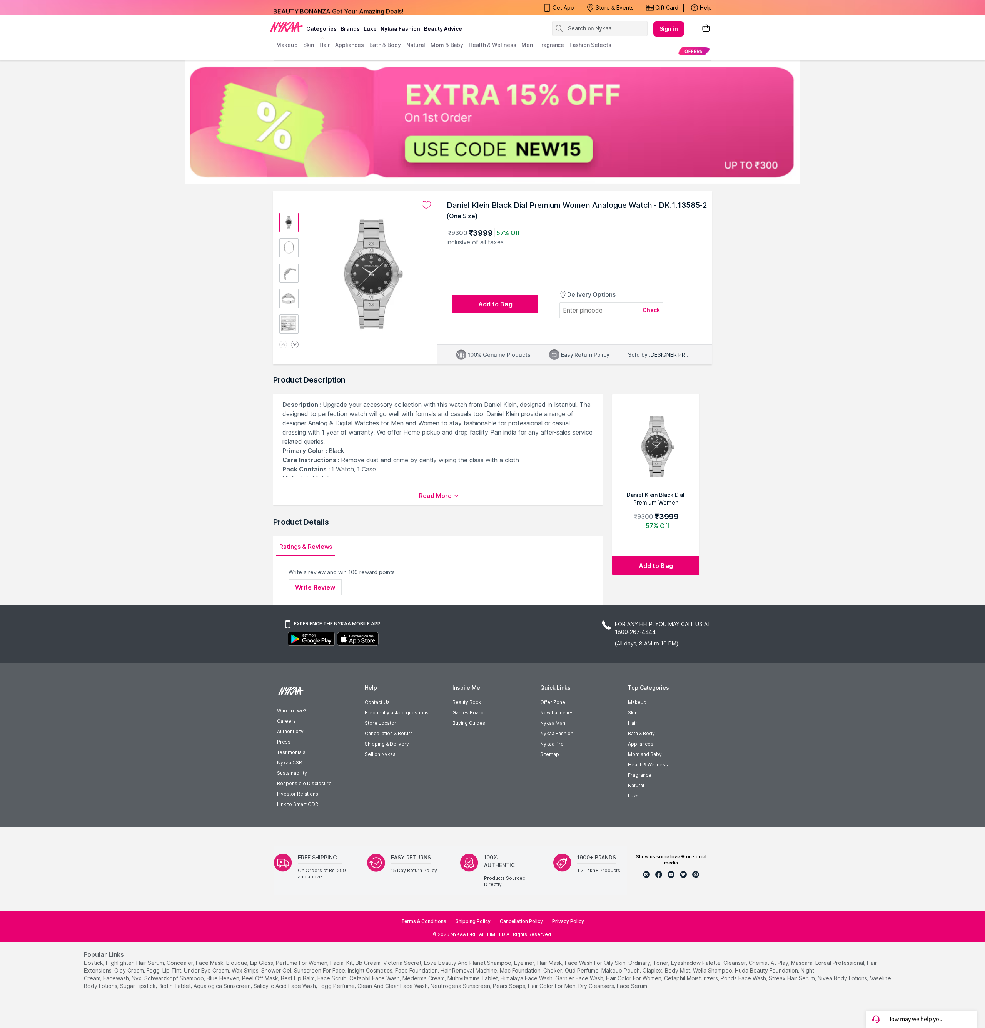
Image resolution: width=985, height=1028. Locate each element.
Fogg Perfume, (337, 986)
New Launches (557, 712)
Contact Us (377, 702)
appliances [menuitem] (349, 45)
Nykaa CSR (289, 763)
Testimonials (291, 752)
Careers (286, 721)
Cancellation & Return (389, 733)
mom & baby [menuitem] (447, 45)
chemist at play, (769, 962)
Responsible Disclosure (304, 783)
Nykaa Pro (552, 744)
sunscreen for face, (320, 970)
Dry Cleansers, (596, 986)
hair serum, (150, 962)
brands (350, 28)
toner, (661, 962)
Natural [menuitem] (415, 45)
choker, (553, 970)
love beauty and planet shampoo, (468, 962)
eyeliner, (525, 962)
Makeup (637, 702)
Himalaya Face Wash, (527, 978)
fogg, (154, 970)
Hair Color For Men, (552, 986)
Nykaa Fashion (400, 28)
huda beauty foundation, (767, 970)
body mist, (678, 970)
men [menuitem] (527, 45)
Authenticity (290, 731)
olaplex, (653, 970)
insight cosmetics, (371, 970)
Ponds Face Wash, (744, 978)
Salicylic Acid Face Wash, (285, 986)
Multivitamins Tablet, (473, 978)
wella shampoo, (713, 970)
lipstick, (94, 962)
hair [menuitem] (324, 45)
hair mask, (550, 962)
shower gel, (276, 970)
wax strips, (246, 970)
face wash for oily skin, (596, 962)
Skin (633, 712)
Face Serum (632, 986)
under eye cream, (207, 970)
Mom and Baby (645, 754)
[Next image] (295, 345)
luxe (370, 28)
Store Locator (380, 723)
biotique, (237, 962)
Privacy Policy (568, 921)
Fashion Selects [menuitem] (590, 45)
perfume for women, (302, 962)
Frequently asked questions (397, 712)
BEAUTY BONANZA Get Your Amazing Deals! (338, 8)
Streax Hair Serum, (792, 978)
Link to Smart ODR (297, 804)
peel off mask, (260, 978)
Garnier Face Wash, (579, 978)
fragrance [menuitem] (551, 45)
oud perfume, (582, 970)
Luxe (633, 796)
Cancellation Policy (521, 921)
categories (321, 28)
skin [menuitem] (308, 45)
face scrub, (332, 978)
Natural (636, 785)
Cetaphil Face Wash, (375, 978)
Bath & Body (641, 733)
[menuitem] (693, 51)
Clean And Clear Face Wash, (393, 986)
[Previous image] (283, 345)
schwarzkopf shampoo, (174, 978)
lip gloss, (262, 962)
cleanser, (735, 962)
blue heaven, (223, 978)
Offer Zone (552, 702)
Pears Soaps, (509, 986)
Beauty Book (466, 702)
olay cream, (129, 970)
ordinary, (639, 962)
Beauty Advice (443, 28)
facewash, (116, 978)
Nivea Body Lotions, (843, 978)
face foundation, (417, 970)
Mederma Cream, (424, 978)
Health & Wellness (648, 764)
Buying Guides (468, 723)
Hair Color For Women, (634, 978)
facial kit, (342, 962)
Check (651, 310)
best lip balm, (298, 978)
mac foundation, (521, 970)
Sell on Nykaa (380, 754)
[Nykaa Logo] (286, 26)
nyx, (137, 978)
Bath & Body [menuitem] (385, 45)
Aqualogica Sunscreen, (223, 986)
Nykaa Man (552, 723)
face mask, (210, 962)
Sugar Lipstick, (138, 986)
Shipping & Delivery (387, 744)
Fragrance (639, 775)
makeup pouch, (621, 970)
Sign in (668, 28)
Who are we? (291, 711)
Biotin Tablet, (175, 986)
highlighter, (120, 962)
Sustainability (292, 773)
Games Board (468, 712)
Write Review (315, 587)
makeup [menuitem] (286, 45)
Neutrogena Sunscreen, (461, 986)
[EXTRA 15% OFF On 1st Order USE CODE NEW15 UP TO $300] (492, 122)
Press (283, 742)
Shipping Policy (473, 921)
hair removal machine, (469, 970)
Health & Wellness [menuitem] (492, 45)
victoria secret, (402, 962)
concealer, (180, 962)
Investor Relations (297, 794)
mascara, (802, 962)
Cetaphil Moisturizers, (691, 978)
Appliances (640, 744)
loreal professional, (840, 962)
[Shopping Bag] (706, 28)
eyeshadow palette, (696, 962)
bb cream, (369, 962)
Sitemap (549, 754)
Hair (632, 723)
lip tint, (172, 970)
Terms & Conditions (423, 921)
